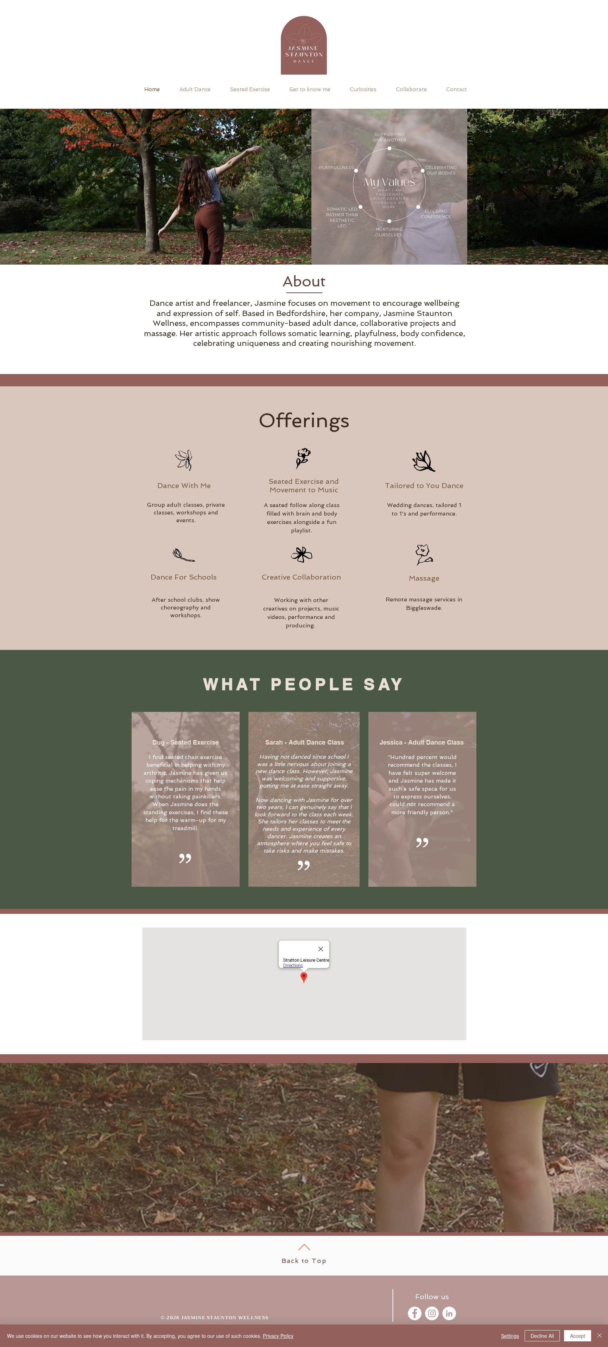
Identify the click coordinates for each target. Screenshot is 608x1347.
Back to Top (304, 1260)
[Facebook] (415, 1313)
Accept (577, 1335)
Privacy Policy (278, 1335)
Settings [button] (510, 1335)
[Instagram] (432, 1313)
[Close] (599, 1335)
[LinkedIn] (449, 1313)
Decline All (542, 1335)
